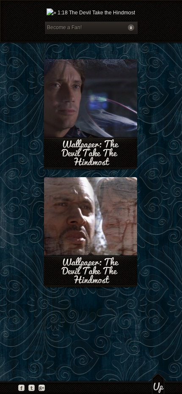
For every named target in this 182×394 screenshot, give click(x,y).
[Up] (158, 383)
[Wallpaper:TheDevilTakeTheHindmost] (90, 153)
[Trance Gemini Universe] (90, 12)
